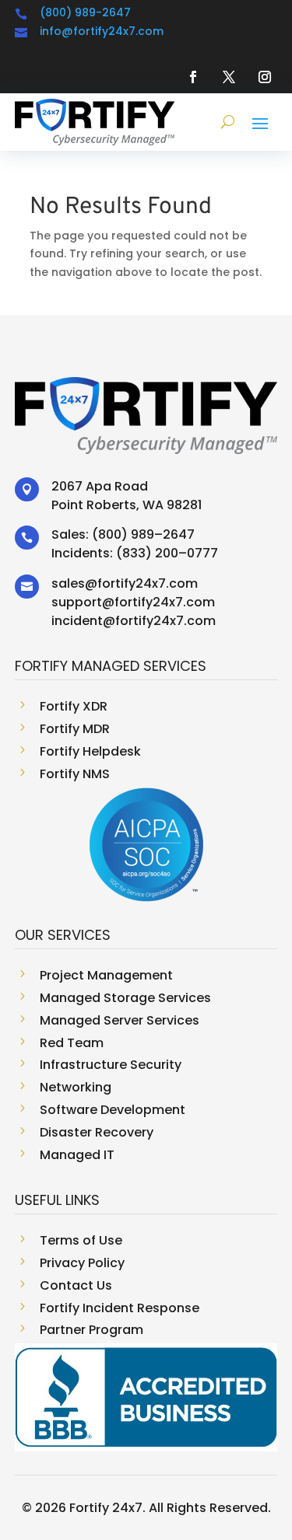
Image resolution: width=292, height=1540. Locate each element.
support (76, 602)
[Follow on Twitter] (228, 77)
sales (68, 583)
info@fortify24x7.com (102, 31)
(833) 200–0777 (167, 553)
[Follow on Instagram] (264, 77)
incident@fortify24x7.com (133, 621)
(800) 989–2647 (143, 534)
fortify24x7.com (147, 583)
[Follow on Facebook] (193, 77)
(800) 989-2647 (85, 12)
